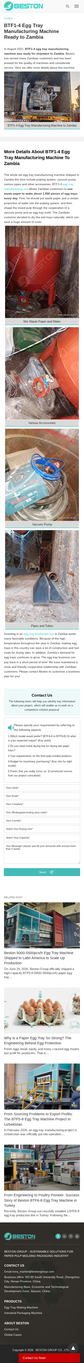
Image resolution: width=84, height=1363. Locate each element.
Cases (8, 18)
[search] (67, 6)
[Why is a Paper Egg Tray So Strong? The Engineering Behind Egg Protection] (42, 1011)
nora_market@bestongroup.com (33, 1271)
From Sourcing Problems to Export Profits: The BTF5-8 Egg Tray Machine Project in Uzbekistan (38, 1119)
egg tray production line (39, 633)
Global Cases (13, 1334)
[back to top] (73, 1348)
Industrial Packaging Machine (23, 1313)
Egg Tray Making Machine (21, 1307)
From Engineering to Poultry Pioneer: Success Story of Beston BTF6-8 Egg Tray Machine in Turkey (41, 1200)
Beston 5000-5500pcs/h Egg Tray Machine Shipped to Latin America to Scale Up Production (38, 958)
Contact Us (11, 1329)
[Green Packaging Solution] (23, 6)
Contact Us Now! (34, 1358)
